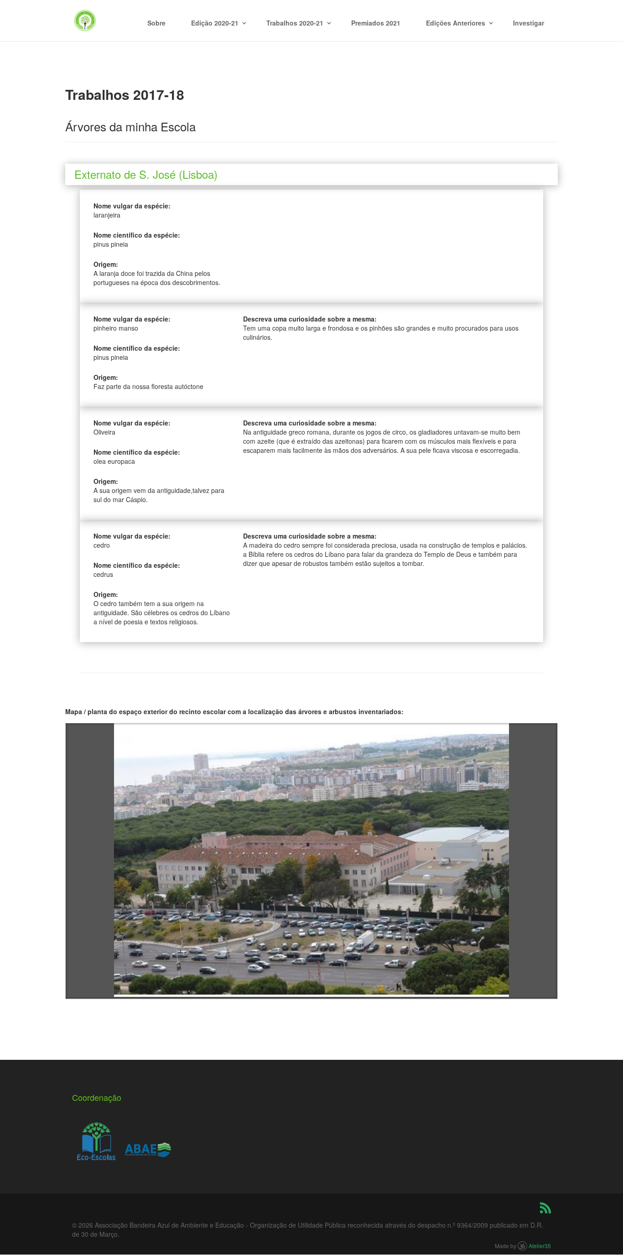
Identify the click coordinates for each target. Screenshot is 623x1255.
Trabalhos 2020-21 (294, 22)
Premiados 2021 (375, 22)
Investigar (528, 22)
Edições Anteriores (455, 22)
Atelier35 (540, 1246)
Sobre (156, 22)
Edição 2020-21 (215, 22)
